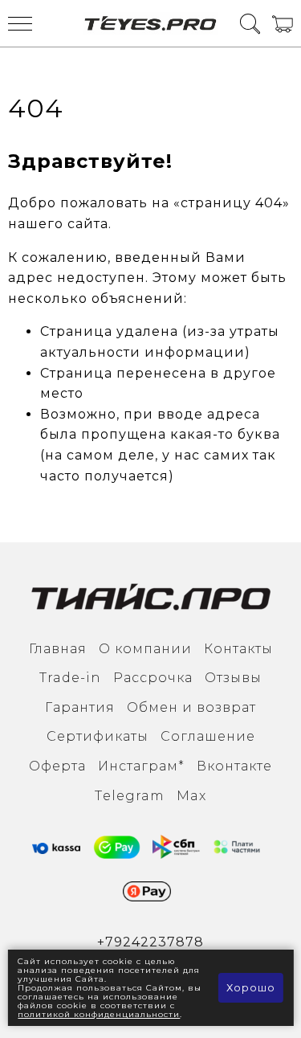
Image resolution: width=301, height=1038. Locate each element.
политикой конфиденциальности (99, 1014)
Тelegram (130, 795)
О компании (145, 648)
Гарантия (80, 707)
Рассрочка (153, 677)
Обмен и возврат (191, 707)
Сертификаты (97, 736)
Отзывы (233, 677)
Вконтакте (234, 766)
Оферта (57, 766)
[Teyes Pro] (150, 23)
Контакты (238, 648)
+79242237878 (150, 942)
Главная (58, 648)
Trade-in (70, 677)
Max (191, 795)
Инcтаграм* (141, 766)
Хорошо (250, 987)
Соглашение (208, 736)
